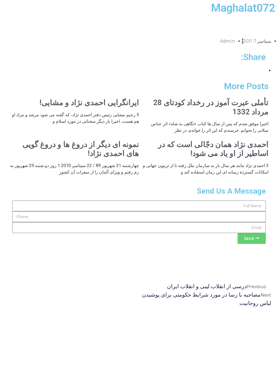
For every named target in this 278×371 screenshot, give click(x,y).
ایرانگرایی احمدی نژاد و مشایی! (89, 102)
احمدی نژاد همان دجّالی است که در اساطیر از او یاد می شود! (213, 149)
